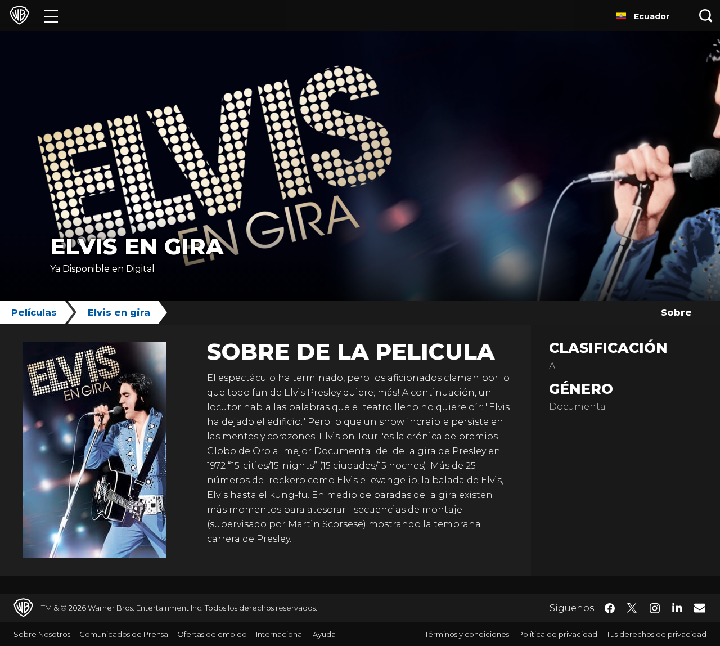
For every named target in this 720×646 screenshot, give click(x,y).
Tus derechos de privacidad (656, 634)
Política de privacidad (557, 634)
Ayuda (324, 634)
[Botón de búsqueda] (706, 15)
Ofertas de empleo (212, 634)
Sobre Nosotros (42, 634)
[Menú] (51, 15)
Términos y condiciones (467, 634)
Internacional (280, 634)
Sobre (676, 312)
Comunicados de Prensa (123, 634)
